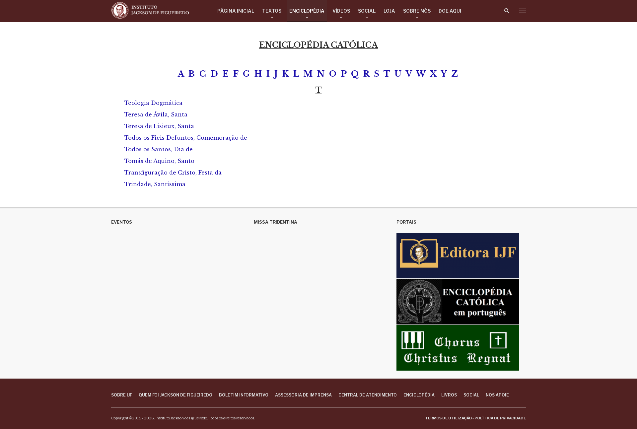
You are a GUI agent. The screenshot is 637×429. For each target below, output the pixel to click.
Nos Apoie (497, 395)
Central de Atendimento (367, 395)
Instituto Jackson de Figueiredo (181, 418)
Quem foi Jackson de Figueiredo (175, 395)
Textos (271, 11)
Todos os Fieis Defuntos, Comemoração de (185, 137)
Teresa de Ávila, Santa (155, 114)
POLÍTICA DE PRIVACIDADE (500, 418)
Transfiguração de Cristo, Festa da (173, 172)
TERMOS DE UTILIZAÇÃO (448, 418)
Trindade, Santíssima (154, 184)
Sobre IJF (121, 395)
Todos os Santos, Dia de (158, 149)
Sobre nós (417, 11)
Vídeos (341, 11)
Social (367, 11)
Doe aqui (450, 11)
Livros (449, 395)
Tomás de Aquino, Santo (159, 161)
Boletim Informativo (243, 395)
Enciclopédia (306, 11)
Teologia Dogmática (153, 103)
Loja (389, 11)
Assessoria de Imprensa (303, 395)
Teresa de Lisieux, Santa (159, 126)
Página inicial (235, 11)
